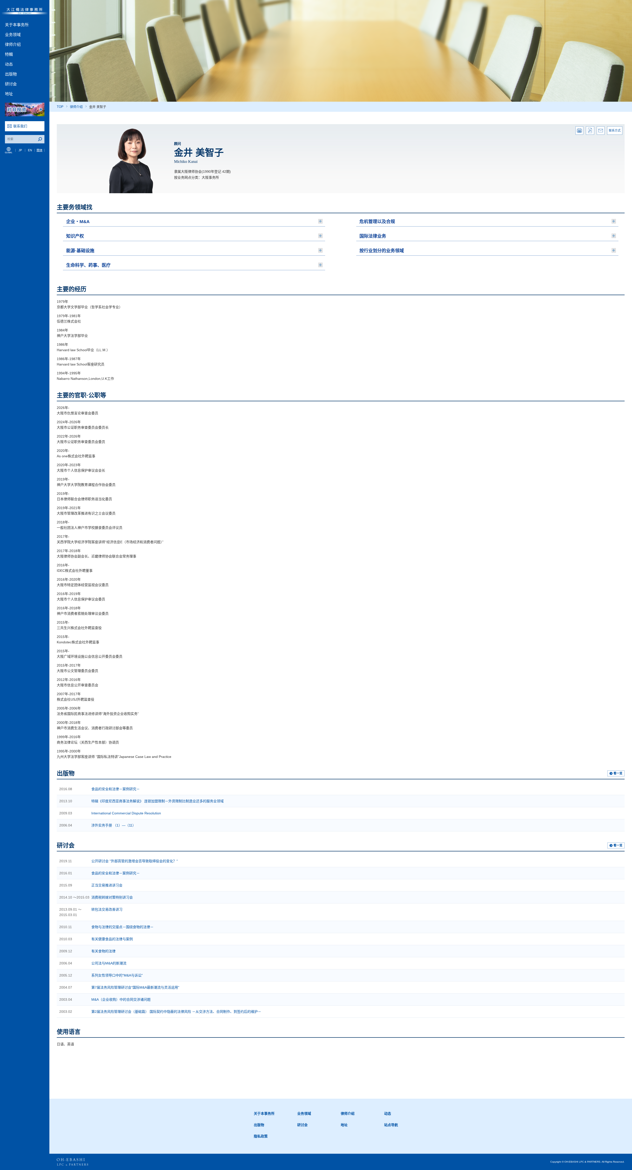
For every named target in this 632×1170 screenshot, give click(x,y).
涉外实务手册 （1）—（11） (113, 825)
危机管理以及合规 (377, 221)
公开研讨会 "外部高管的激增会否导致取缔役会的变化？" (134, 861)
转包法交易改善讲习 (106, 909)
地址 (9, 94)
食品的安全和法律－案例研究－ (115, 789)
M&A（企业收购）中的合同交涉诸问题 (121, 999)
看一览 (617, 773)
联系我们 (20, 126)
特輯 (9, 54)
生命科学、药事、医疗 (88, 265)
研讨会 (11, 84)
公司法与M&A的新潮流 (108, 963)
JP (20, 150)
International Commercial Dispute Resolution (126, 813)
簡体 (39, 150)
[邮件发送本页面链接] (601, 130)
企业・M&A (78, 221)
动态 (9, 64)
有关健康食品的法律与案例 (112, 939)
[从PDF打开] (590, 130)
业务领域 (13, 35)
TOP (60, 106)
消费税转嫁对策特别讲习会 (112, 897)
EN (30, 150)
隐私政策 (261, 1136)
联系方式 (615, 130)
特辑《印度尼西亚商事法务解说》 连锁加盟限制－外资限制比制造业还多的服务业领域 (157, 801)
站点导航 (391, 1125)
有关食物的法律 (103, 951)
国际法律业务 (372, 236)
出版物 (11, 74)
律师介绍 (13, 44)
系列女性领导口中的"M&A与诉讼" (117, 975)
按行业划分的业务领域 (381, 250)
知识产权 (75, 236)
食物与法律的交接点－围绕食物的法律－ (122, 927)
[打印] (579, 130)
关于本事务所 (17, 25)
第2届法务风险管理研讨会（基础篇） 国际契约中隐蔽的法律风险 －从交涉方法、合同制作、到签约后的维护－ (176, 1012)
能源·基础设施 (80, 250)
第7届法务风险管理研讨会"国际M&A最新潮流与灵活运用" (135, 987)
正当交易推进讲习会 (106, 885)
